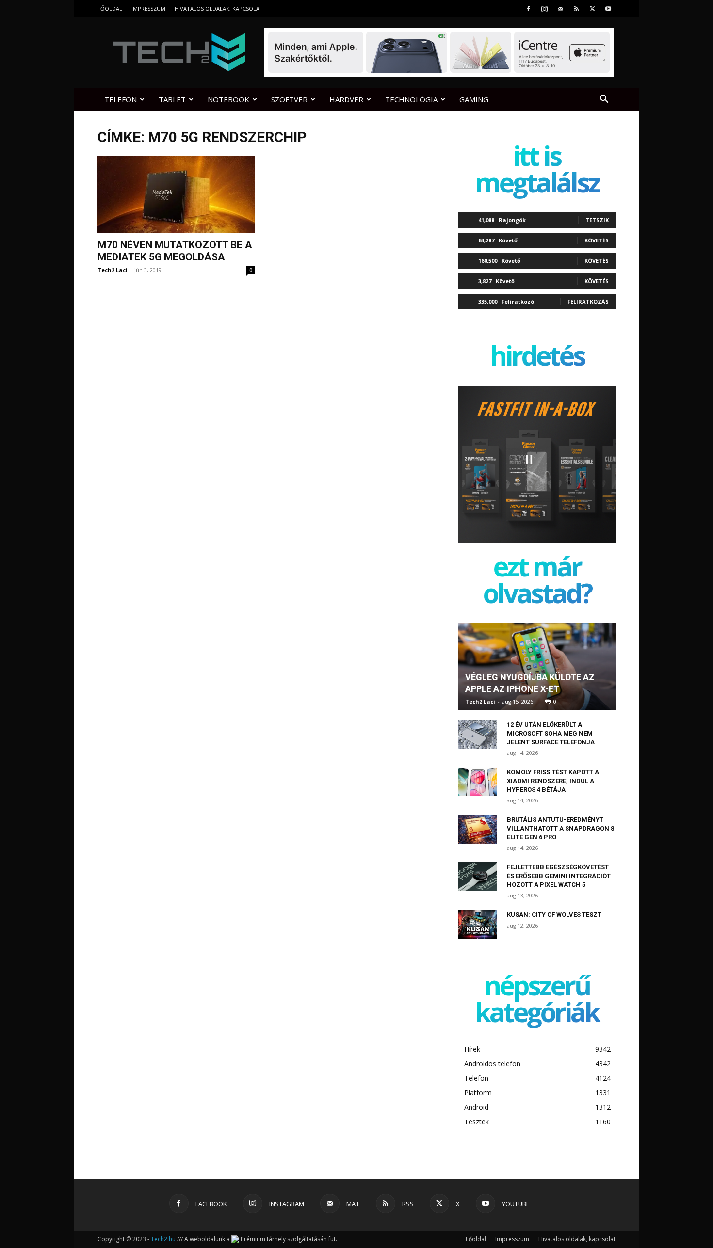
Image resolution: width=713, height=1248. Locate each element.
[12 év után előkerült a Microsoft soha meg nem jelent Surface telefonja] (477, 734)
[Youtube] (608, 8)
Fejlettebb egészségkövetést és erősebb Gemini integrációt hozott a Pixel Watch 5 (559, 876)
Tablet (172, 99)
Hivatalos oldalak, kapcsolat (219, 8)
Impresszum (148, 8)
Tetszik (597, 220)
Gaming (473, 99)
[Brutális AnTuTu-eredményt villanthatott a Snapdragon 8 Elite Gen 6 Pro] (477, 829)
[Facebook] (528, 8)
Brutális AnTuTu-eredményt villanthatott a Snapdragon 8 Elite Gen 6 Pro (560, 828)
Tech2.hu (163, 1239)
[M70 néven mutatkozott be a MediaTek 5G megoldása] (176, 194)
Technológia (411, 99)
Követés (596, 240)
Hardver (346, 99)
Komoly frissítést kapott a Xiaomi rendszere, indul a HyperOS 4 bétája (553, 780)
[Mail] (560, 8)
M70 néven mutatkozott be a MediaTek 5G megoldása (174, 251)
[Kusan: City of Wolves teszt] (477, 924)
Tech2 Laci (112, 269)
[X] (592, 8)
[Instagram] (544, 8)
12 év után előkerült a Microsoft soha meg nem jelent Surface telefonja (551, 733)
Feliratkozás (588, 301)
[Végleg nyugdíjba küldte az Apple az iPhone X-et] (537, 666)
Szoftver (289, 99)
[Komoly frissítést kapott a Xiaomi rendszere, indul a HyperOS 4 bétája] (477, 781)
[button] (604, 100)
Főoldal (109, 8)
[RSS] (576, 8)
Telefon (120, 99)
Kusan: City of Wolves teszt (554, 914)
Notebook (228, 99)
